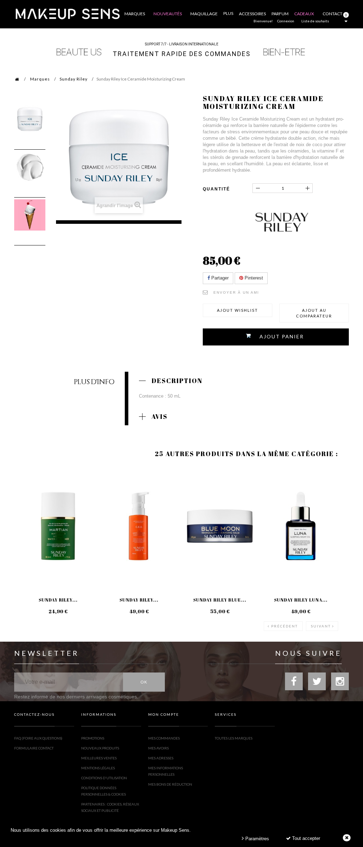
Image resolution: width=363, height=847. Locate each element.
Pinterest (253, 278)
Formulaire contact (34, 748)
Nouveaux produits (100, 748)
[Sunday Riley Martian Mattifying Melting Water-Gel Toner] (58, 526)
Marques (40, 79)
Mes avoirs (158, 748)
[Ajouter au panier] (28, 495)
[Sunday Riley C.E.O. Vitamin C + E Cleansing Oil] (139, 526)
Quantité (216, 189)
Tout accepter (305, 838)
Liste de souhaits (315, 21)
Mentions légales (98, 768)
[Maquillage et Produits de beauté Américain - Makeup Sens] (67, 13)
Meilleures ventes (99, 758)
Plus (228, 13)
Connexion (285, 21)
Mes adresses (160, 758)
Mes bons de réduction (170, 784)
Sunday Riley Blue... (219, 600)
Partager (219, 278)
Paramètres (256, 838)
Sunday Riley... (58, 600)
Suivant (321, 626)
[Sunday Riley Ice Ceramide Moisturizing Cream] (29, 119)
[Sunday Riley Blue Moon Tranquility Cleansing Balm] (220, 526)
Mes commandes (164, 738)
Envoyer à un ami (236, 292)
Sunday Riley (74, 79)
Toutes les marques (233, 738)
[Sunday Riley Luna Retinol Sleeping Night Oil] (300, 526)
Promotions (92, 738)
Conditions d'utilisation (104, 778)
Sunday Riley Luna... (301, 600)
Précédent (284, 626)
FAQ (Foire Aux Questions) (38, 738)
